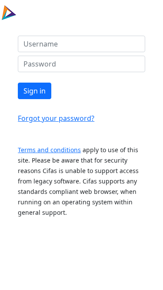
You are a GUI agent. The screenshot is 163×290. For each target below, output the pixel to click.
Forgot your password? (56, 118)
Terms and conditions (49, 150)
